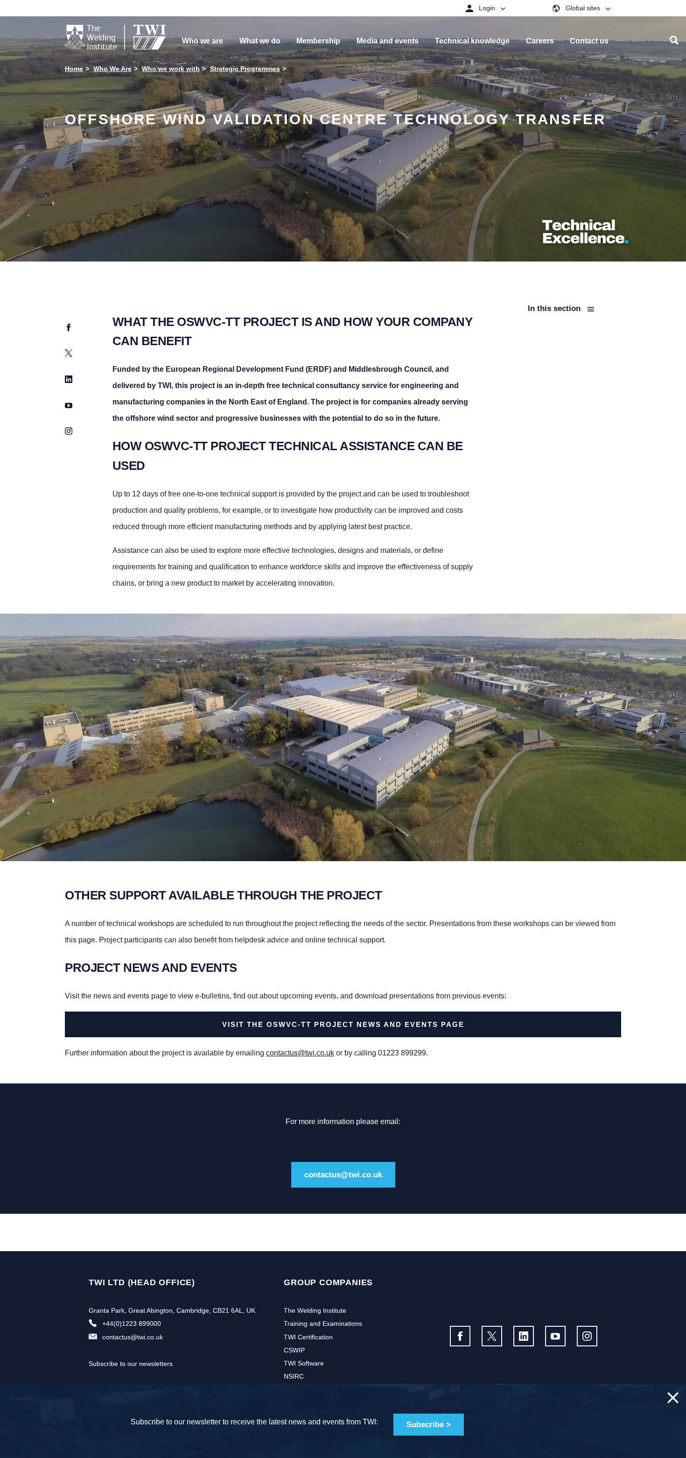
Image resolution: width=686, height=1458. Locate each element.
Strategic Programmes (245, 68)
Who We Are (112, 68)
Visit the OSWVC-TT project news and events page (343, 1024)
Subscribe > (428, 1424)
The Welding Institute (315, 1310)
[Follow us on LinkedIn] (523, 1336)
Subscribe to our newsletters (131, 1363)
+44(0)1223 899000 (131, 1323)
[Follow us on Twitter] (492, 1336)
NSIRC (294, 1376)
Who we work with (171, 68)
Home (74, 68)
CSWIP (294, 1350)
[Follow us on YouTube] (555, 1336)
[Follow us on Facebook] (460, 1336)
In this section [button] (555, 308)
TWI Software (304, 1363)
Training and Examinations (323, 1323)
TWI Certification (308, 1337)
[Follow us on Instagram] (587, 1336)
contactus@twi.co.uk (300, 1053)
